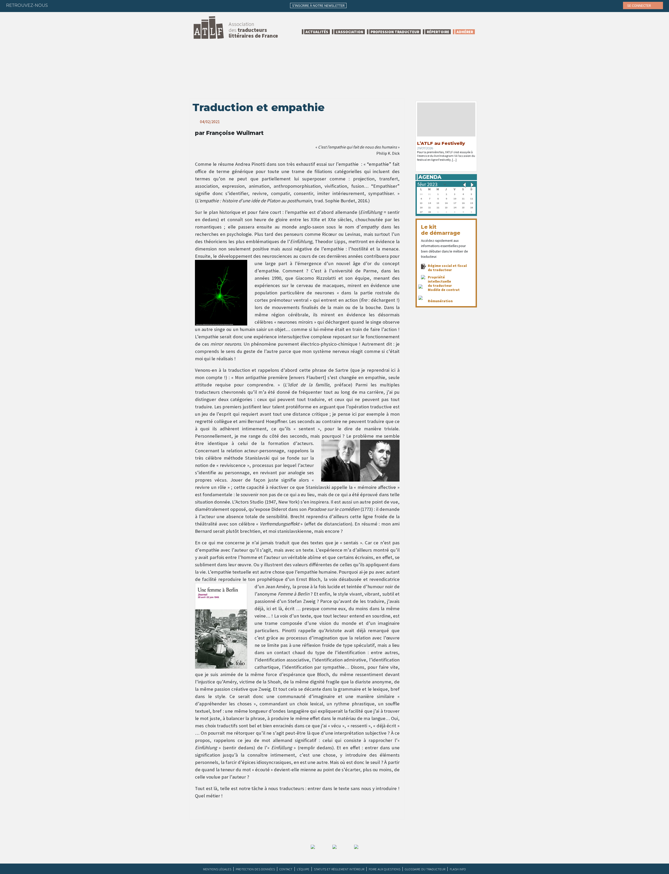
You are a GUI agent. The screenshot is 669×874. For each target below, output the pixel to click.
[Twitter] (66, 5)
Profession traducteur (395, 31)
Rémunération (440, 301)
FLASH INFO (458, 869)
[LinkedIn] (76, 5)
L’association (349, 31)
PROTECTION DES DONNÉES (255, 869)
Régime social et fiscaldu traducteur (447, 267)
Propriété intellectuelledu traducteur (440, 281)
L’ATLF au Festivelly (441, 143)
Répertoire (438, 31)
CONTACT (285, 869)
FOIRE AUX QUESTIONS (384, 869)
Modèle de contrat (444, 289)
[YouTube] (97, 5)
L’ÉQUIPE (303, 869)
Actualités (316, 31)
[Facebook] (56, 5)
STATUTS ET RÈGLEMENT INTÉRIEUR (339, 869)
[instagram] (87, 5)
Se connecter (639, 5)
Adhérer (465, 31)
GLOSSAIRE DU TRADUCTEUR (425, 869)
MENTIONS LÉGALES (217, 869)
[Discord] (107, 5)
